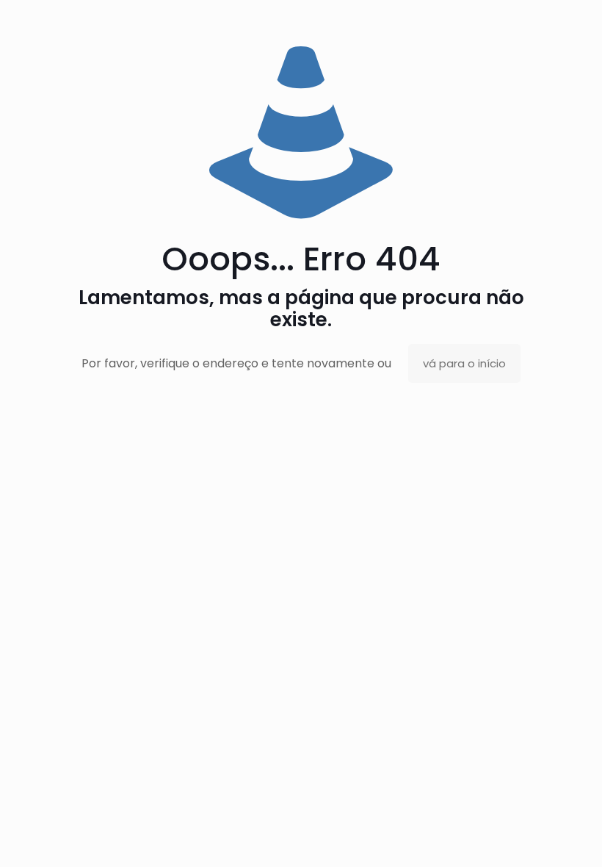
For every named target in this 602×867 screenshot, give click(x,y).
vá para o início (464, 363)
